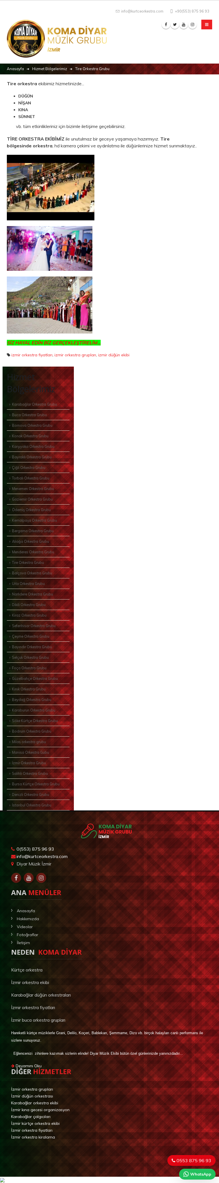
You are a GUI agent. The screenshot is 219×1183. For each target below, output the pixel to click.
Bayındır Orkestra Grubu (32, 647)
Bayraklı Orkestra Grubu (32, 457)
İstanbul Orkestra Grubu (31, 805)
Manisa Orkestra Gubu (30, 752)
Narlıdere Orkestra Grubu (32, 594)
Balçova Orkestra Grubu (32, 573)
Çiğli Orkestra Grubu (28, 467)
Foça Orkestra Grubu (29, 668)
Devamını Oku (28, 1065)
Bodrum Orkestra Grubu (31, 731)
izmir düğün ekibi (113, 354)
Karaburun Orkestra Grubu (33, 710)
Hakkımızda (28, 918)
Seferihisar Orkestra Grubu (34, 625)
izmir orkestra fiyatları (31, 354)
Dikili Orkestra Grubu (29, 604)
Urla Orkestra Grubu (28, 583)
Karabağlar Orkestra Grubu (34, 404)
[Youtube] (29, 878)
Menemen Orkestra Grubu (33, 488)
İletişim (23, 942)
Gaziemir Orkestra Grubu (32, 499)
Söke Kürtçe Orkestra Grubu (35, 720)
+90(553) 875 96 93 (191, 11)
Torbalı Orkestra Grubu (30, 478)
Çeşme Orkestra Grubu (30, 636)
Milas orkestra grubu (29, 741)
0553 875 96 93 (193, 1160)
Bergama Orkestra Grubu (33, 531)
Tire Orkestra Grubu (28, 562)
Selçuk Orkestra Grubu (30, 657)
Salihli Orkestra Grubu (30, 773)
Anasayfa (26, 910)
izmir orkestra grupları (75, 354)
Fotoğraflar (27, 934)
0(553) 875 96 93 (35, 849)
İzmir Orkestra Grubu (29, 763)
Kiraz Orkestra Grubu (29, 615)
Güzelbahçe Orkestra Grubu (35, 678)
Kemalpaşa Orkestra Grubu (34, 520)
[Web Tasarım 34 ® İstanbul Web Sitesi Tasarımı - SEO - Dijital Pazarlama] (109, 1150)
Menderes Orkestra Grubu (33, 552)
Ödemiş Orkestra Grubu (31, 509)
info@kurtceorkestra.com (141, 11)
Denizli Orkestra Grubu (30, 794)
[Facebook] (16, 878)
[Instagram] (41, 878)
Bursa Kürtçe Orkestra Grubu (36, 784)
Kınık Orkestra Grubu (29, 689)
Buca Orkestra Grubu (29, 414)
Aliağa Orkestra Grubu (30, 541)
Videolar (25, 926)
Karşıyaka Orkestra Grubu (33, 446)
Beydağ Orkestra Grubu (31, 699)
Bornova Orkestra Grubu (32, 425)
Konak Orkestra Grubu (30, 436)
